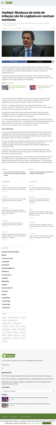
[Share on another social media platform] (53, 62)
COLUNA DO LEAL (7, 258)
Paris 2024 (16, 335)
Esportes (5, 271)
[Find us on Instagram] (2, 368)
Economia (8, 8)
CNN (5, 28)
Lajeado (5, 278)
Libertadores (15, 332)
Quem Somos (5, 416)
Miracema (5, 281)
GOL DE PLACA (6, 275)
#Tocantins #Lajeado (13, 317)
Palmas (4, 284)
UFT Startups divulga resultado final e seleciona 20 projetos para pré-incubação (27, 376)
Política (5, 291)
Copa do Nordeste (6, 323)
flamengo (14, 329)
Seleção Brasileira (6, 338)
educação (23, 326)
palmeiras (10, 335)
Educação (5, 265)
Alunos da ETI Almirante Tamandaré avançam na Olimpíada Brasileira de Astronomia (39, 200)
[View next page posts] (29, 94)
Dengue (17, 326)
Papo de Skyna (7, 288)
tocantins (4, 341)
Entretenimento (8, 268)
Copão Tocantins (17, 323)
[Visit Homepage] (9, 2)
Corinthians (5, 326)
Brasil (4, 255)
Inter (3, 332)
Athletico (4, 320)
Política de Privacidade (25, 416)
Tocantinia (6, 301)
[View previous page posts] (27, 94)
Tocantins (5, 185)
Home (3, 8)
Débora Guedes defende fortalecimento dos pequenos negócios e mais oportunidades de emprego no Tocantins (14, 236)
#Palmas (4, 317)
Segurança (6, 298)
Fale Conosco (14, 416)
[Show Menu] (2, 2)
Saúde (4, 294)
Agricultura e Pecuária (10, 252)
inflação (6, 107)
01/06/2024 (11, 28)
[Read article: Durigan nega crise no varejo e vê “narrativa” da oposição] (32, 87)
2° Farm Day (23, 317)
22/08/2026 (12, 88)
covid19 (12, 326)
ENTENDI (47, 423)
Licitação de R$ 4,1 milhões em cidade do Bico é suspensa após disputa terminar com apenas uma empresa (14, 211)
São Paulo (15, 338)
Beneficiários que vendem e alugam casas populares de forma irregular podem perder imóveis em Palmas (41, 213)
